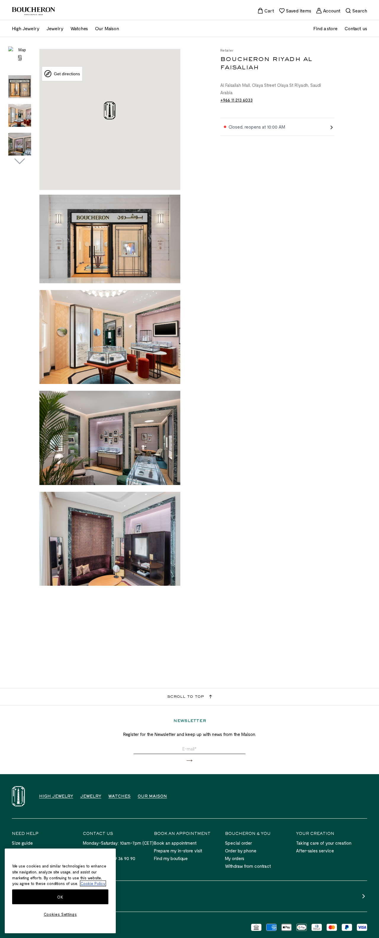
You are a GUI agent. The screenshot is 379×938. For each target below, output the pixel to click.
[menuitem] (265, 10)
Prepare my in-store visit (178, 850)
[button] (189, 760)
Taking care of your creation (323, 843)
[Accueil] (18, 796)
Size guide (22, 843)
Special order (238, 843)
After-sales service (315, 850)
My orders (234, 858)
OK (60, 897)
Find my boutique (171, 858)
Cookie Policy (93, 883)
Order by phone (240, 850)
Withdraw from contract (248, 866)
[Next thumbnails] (19, 161)
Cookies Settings (60, 914)
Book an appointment (175, 843)
